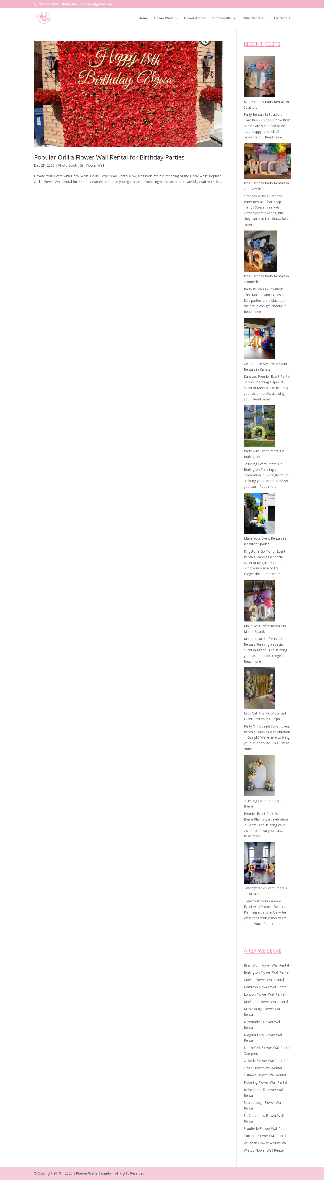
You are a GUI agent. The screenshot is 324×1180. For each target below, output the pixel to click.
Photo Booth (68, 165)
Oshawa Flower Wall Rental (265, 1075)
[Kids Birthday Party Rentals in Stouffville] (260, 252)
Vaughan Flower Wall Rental (265, 1143)
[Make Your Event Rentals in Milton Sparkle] (259, 601)
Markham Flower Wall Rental (266, 1001)
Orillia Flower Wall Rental (263, 1068)
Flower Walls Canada (93, 1173)
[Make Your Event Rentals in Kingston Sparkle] (259, 514)
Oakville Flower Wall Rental (264, 1060)
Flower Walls (163, 18)
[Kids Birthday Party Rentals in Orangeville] (267, 161)
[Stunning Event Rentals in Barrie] (259, 776)
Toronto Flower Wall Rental (265, 1135)
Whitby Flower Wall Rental (264, 1150)
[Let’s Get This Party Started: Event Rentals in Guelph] (259, 688)
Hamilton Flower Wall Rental (265, 987)
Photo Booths (221, 18)
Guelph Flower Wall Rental (264, 979)
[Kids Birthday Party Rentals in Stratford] (259, 77)
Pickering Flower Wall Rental (265, 1082)
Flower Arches (195, 18)
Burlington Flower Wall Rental (266, 972)
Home (143, 18)
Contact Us (282, 18)
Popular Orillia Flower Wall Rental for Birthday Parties (109, 157)
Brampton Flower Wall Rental (266, 965)
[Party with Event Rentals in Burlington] (259, 426)
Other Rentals (252, 18)
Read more (273, 137)
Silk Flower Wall (92, 165)
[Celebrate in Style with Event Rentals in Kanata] (259, 339)
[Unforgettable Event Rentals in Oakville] (259, 863)
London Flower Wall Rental (264, 994)
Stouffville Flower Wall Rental (266, 1128)
